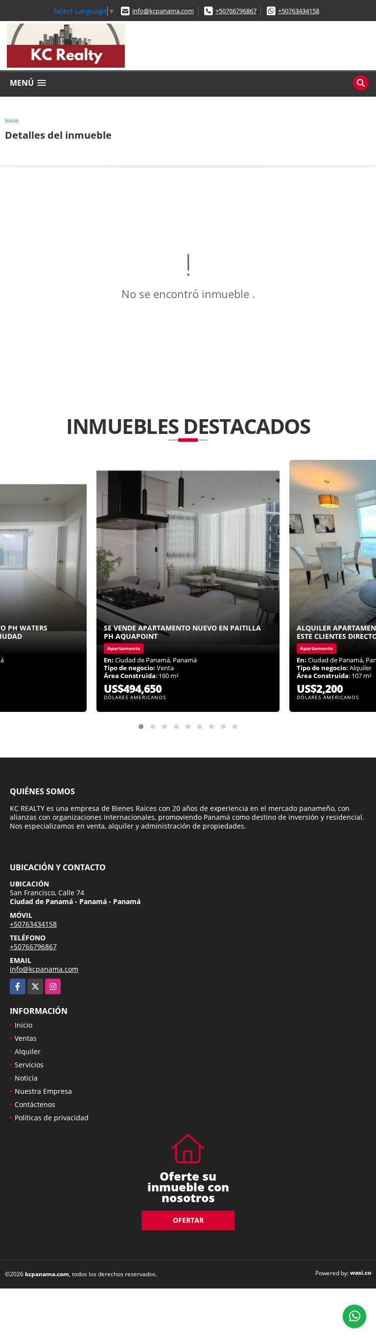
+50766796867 (236, 10)
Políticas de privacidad (52, 1117)
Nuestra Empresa (43, 1091)
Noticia (26, 1078)
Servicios (29, 1064)
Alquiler (28, 1051)
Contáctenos (35, 1104)
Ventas (26, 1038)
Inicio (12, 120)
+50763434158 (298, 10)
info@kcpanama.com (163, 10)
